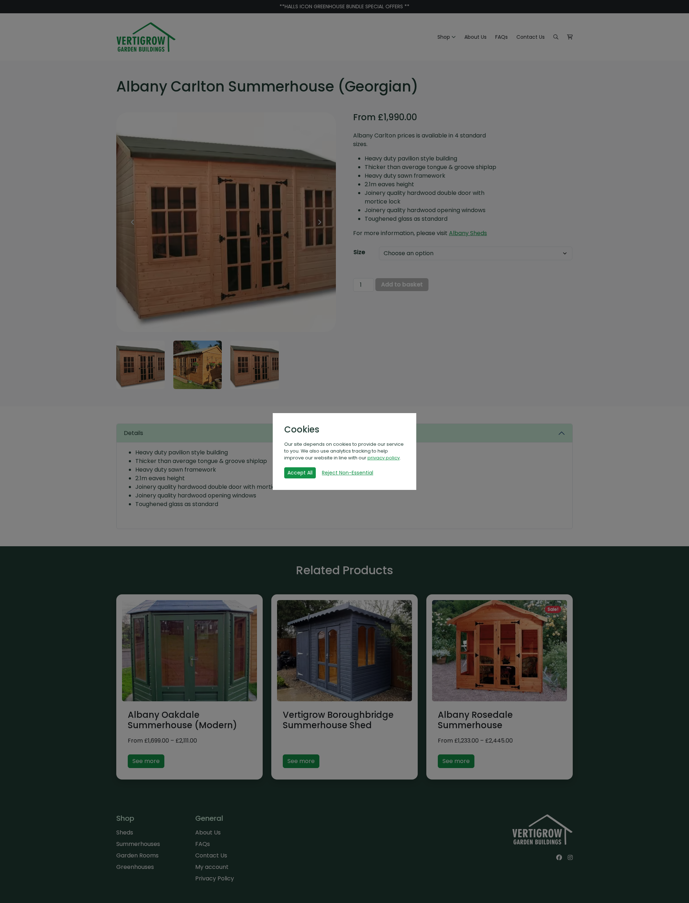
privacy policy (383, 458)
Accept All (300, 472)
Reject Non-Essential (347, 472)
